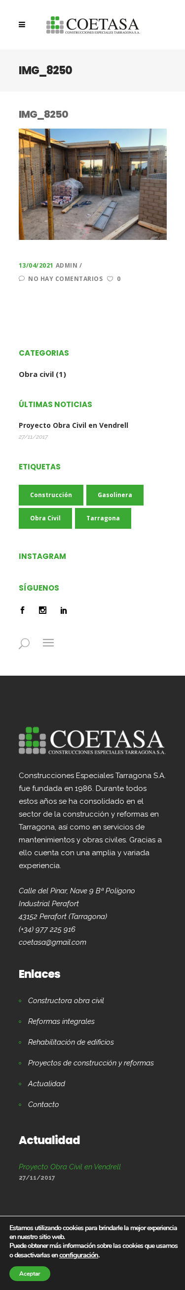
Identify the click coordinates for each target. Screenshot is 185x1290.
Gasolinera (115, 495)
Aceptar (29, 1274)
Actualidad (46, 1083)
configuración (78, 1254)
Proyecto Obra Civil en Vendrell (73, 425)
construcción (51, 495)
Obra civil (36, 374)
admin (67, 265)
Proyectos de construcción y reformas (91, 1063)
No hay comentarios (65, 279)
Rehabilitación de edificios (71, 1042)
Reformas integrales (61, 1021)
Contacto (43, 1104)
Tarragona (103, 518)
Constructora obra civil (66, 1000)
